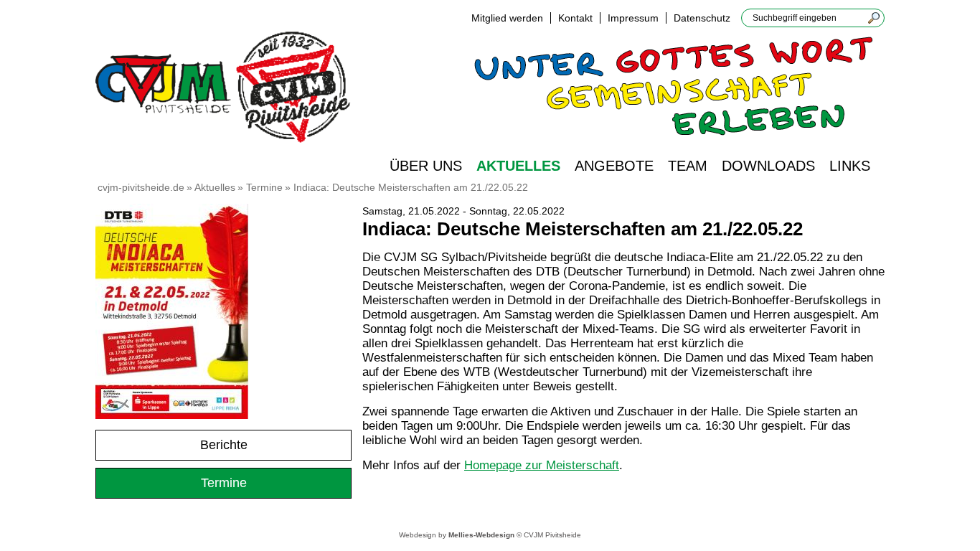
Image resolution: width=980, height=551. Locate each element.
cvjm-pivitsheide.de (141, 187)
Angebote (614, 166)
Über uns (426, 166)
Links (849, 166)
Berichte (224, 445)
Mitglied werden (507, 18)
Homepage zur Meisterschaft (541, 465)
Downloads (768, 166)
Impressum (633, 18)
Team (687, 166)
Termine (264, 187)
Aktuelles (518, 166)
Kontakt (575, 18)
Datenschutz (702, 18)
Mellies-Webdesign (481, 535)
